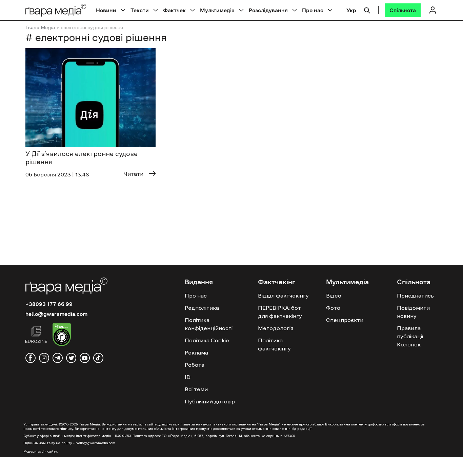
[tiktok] (98, 358)
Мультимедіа (217, 10)
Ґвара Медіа (40, 27)
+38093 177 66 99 (49, 304)
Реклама (196, 352)
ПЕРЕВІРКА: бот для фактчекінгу (280, 312)
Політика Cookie (207, 340)
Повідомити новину (413, 312)
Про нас (312, 10)
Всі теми (196, 389)
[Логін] (432, 10)
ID (187, 377)
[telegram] (58, 358)
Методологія (275, 328)
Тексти (139, 10)
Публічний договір (210, 401)
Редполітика (202, 307)
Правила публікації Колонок (410, 336)
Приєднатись (415, 295)
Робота (194, 364)
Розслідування (268, 10)
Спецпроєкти (344, 320)
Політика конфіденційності (209, 324)
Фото (333, 307)
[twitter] (71, 358)
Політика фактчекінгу (274, 344)
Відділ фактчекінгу (283, 295)
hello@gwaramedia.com (56, 314)
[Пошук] (367, 9)
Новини (106, 10)
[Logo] (55, 10)
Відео (333, 295)
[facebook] (30, 358)
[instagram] (44, 358)
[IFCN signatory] (62, 335)
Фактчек (174, 10)
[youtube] (85, 358)
